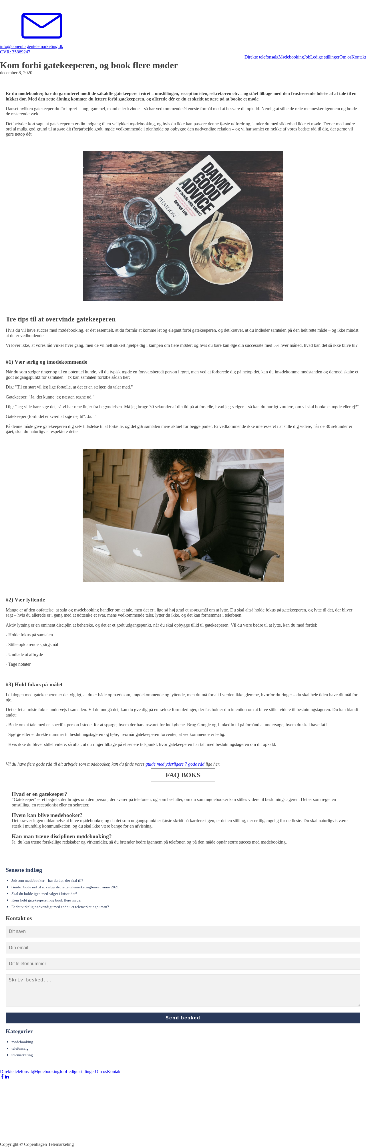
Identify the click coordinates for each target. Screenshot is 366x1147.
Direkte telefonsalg (261, 57)
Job (307, 57)
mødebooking (22, 1042)
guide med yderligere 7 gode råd (175, 764)
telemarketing (22, 1055)
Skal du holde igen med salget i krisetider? (44, 894)
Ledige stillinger (324, 57)
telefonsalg (20, 1049)
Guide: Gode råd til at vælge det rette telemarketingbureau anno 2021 (65, 887)
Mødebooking (291, 57)
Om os (345, 57)
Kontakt (358, 57)
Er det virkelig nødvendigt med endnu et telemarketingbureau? (60, 907)
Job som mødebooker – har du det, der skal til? (47, 881)
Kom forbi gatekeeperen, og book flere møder (46, 900)
